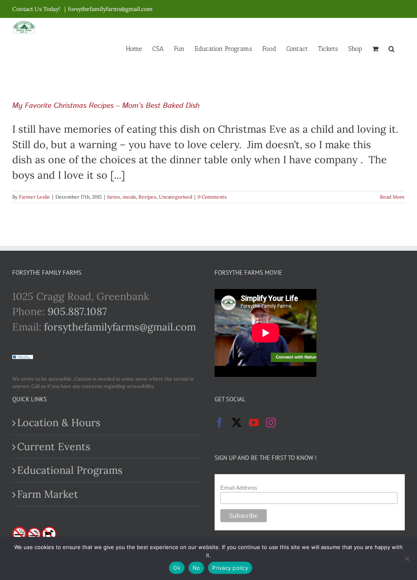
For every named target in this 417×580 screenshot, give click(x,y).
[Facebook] (219, 422)
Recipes (147, 197)
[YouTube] (254, 422)
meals (129, 197)
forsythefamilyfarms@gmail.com (110, 9)
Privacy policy (230, 568)
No (196, 568)
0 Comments (212, 197)
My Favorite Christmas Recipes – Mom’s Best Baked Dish (106, 106)
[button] (391, 48)
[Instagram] (271, 422)
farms (113, 197)
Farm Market (47, 494)
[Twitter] (236, 422)
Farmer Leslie (34, 197)
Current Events (53, 446)
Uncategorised (175, 197)
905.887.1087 (77, 311)
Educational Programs (70, 470)
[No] (407, 558)
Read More (392, 197)
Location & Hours (59, 422)
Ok (176, 568)
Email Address (238, 487)
